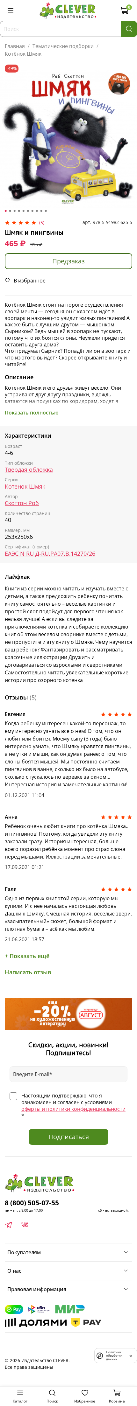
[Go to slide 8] (37, 211)
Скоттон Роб (22, 503)
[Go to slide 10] (46, 211)
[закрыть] (130, 1355)
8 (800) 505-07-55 (32, 1202)
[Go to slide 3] (15, 211)
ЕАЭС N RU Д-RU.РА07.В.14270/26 (50, 553)
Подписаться (68, 1136)
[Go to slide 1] (6, 211)
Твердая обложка (29, 469)
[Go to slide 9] (41, 211)
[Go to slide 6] (28, 211)
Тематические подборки (63, 46)
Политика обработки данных (114, 1355)
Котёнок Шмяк (23, 53)
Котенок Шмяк (25, 486)
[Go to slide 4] (19, 211)
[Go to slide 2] (10, 211)
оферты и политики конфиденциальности (73, 1108)
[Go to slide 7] (32, 211)
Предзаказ (68, 261)
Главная (15, 46)
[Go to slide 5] (24, 211)
